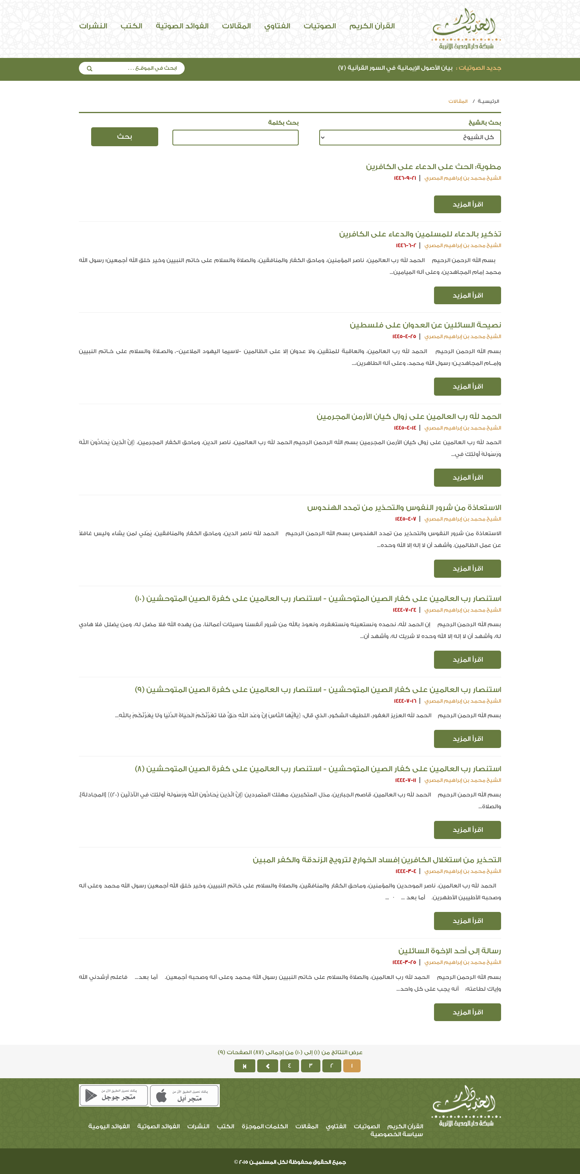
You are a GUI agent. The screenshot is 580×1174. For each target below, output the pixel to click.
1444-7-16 (405, 701)
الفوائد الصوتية (182, 26)
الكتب (131, 26)
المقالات (236, 26)
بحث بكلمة (283, 123)
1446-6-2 (406, 245)
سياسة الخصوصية (396, 1134)
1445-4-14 (405, 428)
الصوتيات (320, 26)
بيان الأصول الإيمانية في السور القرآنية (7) (419, 68)
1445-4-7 (405, 519)
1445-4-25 (404, 336)
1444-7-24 (404, 610)
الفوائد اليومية (108, 1126)
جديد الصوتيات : (478, 68)
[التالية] (267, 1065)
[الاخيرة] (244, 1065)
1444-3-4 (406, 871)
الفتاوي (277, 26)
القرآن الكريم (372, 26)
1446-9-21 (405, 178)
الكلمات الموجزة (265, 1126)
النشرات (93, 26)
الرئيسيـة (488, 101)
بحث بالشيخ (485, 123)
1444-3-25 (404, 962)
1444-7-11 (405, 780)
